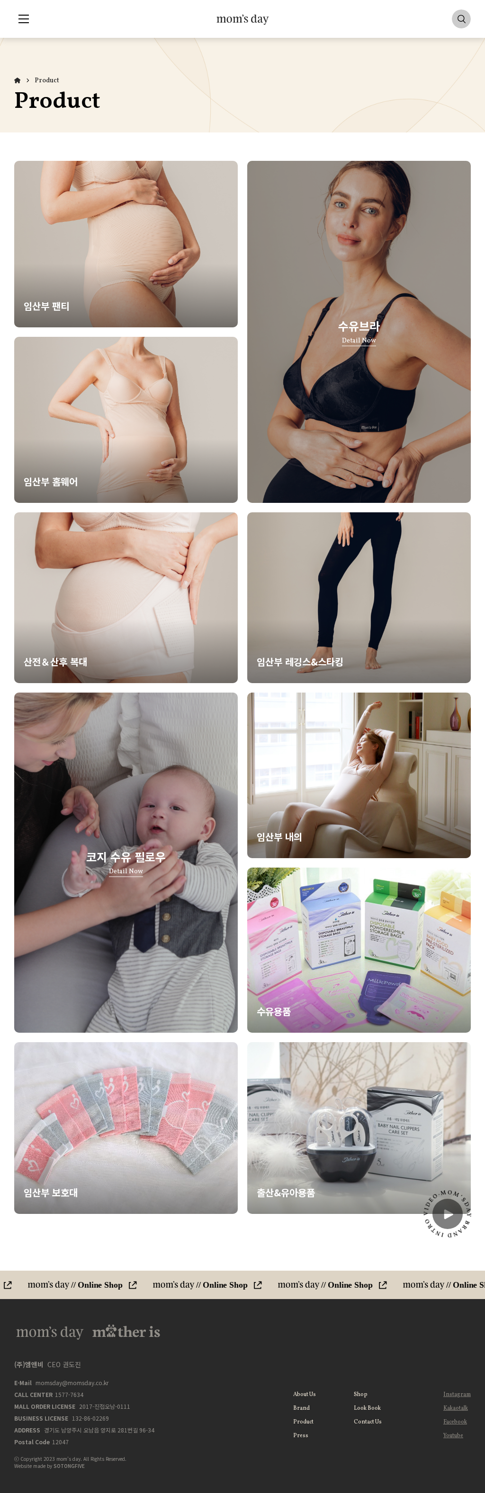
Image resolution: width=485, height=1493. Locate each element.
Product (47, 80)
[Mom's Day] (242, 18)
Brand (301, 1408)
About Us (304, 1394)
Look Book (367, 1408)
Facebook (455, 1422)
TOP (448, 1251)
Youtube (453, 1436)
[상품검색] (461, 18)
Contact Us (368, 1422)
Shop (361, 1394)
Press (300, 1436)
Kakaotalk (455, 1408)
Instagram (457, 1394)
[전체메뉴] (23, 18)
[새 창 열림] (242, 1285)
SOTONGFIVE (69, 1465)
